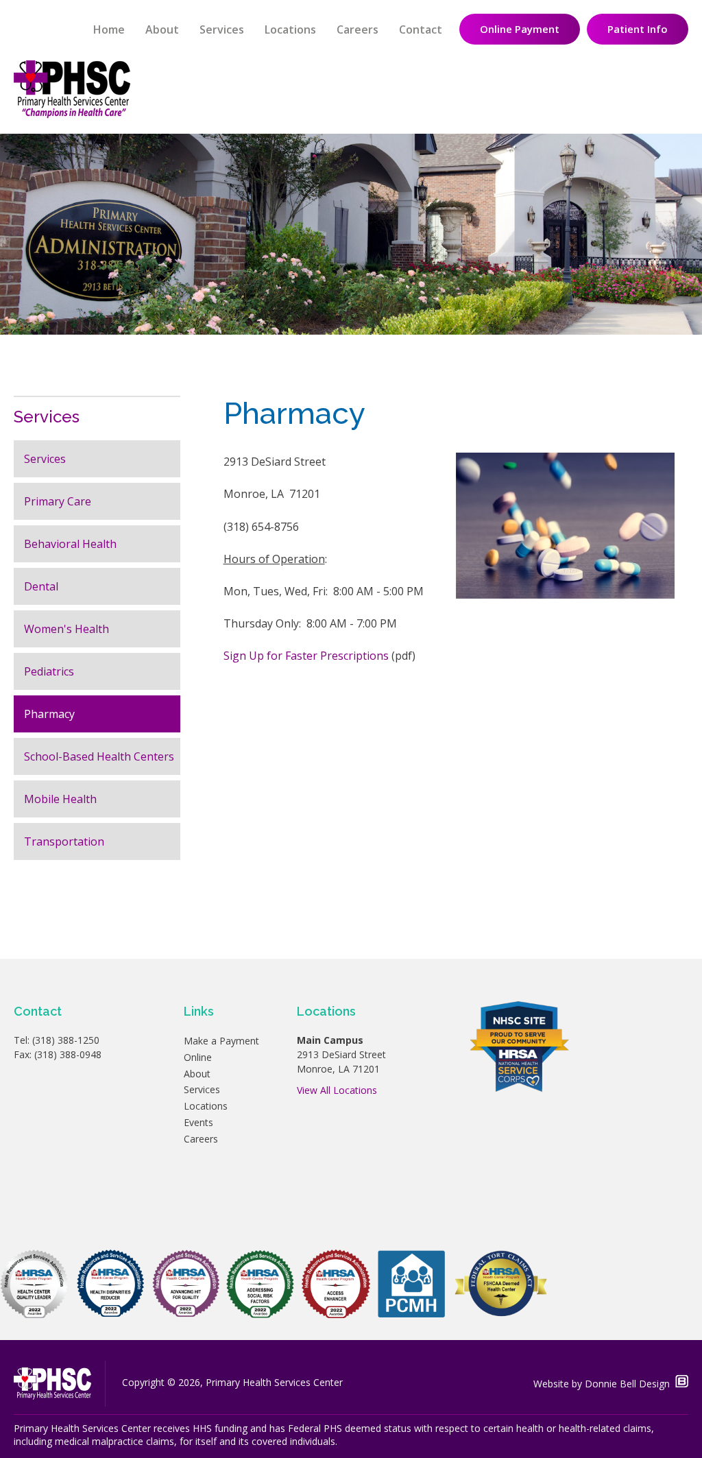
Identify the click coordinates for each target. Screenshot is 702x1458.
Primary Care (57, 501)
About (162, 29)
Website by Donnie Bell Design (604, 1383)
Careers (357, 29)
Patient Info (637, 29)
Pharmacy (49, 713)
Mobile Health (60, 798)
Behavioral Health (70, 543)
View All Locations (337, 1090)
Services (221, 29)
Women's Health (66, 628)
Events (198, 1122)
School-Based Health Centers (99, 756)
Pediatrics (49, 671)
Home (109, 29)
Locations (290, 29)
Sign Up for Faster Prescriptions (306, 655)
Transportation (64, 841)
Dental (41, 586)
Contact (420, 29)
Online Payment (519, 29)
